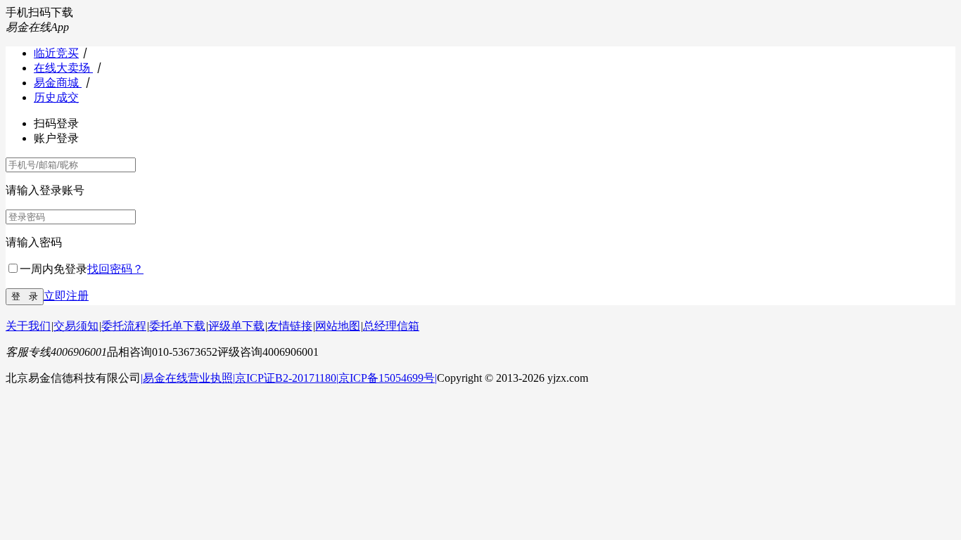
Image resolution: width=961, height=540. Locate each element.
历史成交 (56, 97)
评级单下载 (236, 326)
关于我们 (28, 326)
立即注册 (66, 296)
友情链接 (289, 326)
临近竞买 (56, 53)
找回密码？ (115, 269)
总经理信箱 (391, 326)
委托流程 (123, 326)
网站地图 (337, 326)
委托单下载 (177, 326)
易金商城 (58, 83)
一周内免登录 (53, 269)
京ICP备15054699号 (386, 378)
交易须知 (75, 326)
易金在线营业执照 (188, 378)
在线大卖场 (63, 68)
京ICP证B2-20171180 (285, 378)
